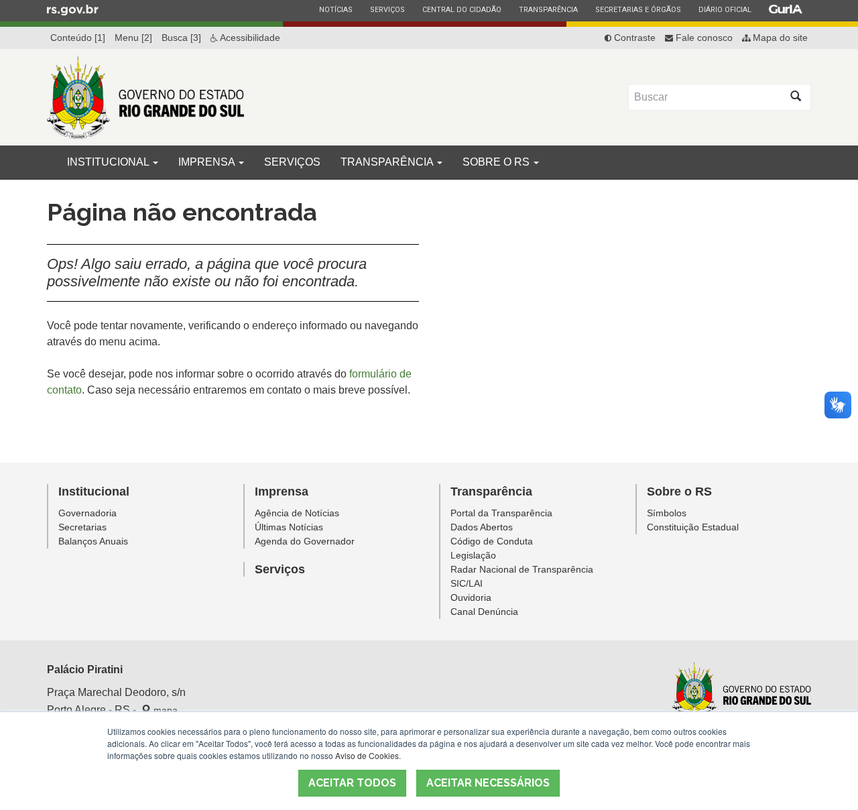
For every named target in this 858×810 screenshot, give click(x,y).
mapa (164, 710)
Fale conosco (703, 37)
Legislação (473, 555)
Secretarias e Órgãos (638, 9)
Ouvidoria (470, 597)
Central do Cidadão (461, 9)
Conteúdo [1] (77, 37)
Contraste (633, 37)
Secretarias (82, 527)
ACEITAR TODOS (352, 782)
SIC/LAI (466, 583)
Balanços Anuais (93, 541)
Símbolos (666, 513)
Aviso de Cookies (367, 755)
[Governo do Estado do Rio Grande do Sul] (741, 691)
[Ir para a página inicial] (145, 97)
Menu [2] (133, 37)
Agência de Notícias (297, 513)
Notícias (335, 9)
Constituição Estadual (693, 527)
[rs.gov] (73, 9)
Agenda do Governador (305, 541)
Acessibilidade (249, 37)
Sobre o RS (497, 162)
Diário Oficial (724, 9)
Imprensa (207, 162)
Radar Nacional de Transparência (521, 569)
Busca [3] (181, 37)
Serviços (387, 9)
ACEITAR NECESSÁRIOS (488, 782)
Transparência (548, 9)
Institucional (109, 162)
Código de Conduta (491, 541)
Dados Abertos (481, 527)
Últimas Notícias (289, 527)
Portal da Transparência (501, 513)
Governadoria (87, 513)
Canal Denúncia (484, 611)
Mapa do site (779, 37)
